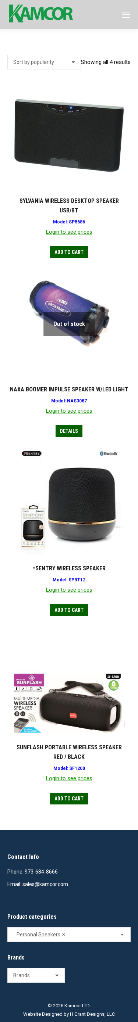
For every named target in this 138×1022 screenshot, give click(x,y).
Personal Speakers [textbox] (39, 934)
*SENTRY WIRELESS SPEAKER (69, 568)
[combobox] (69, 934)
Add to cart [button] (69, 252)
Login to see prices (69, 232)
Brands (16, 957)
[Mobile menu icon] (126, 14)
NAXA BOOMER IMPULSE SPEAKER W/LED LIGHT (69, 389)
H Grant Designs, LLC (92, 1014)
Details (69, 431)
